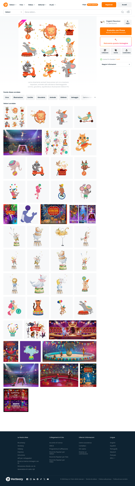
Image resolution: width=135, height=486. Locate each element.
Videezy (20, 449)
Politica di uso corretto (120, 479)
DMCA (51, 446)
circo (7, 97)
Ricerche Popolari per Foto (58, 457)
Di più (52, 5)
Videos (30, 5)
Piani (84, 5)
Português (113, 449)
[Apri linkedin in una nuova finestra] (34, 479)
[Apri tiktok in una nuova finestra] (41, 479)
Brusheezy (21, 443)
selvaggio (74, 97)
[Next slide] (93, 97)
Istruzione (21, 455)
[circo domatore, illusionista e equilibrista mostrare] (22, 142)
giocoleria (41, 97)
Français (113, 455)
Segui (128, 23)
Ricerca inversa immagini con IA (28, 462)
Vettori (12, 5)
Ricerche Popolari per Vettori (57, 453)
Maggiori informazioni (109, 64)
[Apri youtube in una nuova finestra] (48, 479)
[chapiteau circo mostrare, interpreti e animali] (10, 351)
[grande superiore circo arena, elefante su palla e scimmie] (69, 351)
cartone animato (89, 97)
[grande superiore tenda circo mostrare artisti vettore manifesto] (35, 329)
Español (113, 446)
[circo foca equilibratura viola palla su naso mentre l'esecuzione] (29, 214)
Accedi (124, 5)
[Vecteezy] (5, 5)
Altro (111, 458)
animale (53, 97)
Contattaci (82, 446)
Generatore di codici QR (26, 469)
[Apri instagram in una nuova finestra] (31, 479)
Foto (21, 5)
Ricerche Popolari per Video (57, 461)
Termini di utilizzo (91, 479)
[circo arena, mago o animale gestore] (59, 375)
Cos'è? (118, 59)
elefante (63, 97)
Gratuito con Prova (116, 31)
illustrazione (18, 97)
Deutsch (113, 452)
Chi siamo (82, 449)
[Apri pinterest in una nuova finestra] (37, 479)
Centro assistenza (85, 443)
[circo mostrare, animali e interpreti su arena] (21, 375)
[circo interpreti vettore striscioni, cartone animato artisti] (82, 214)
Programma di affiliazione (58, 449)
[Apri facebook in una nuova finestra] (27, 479)
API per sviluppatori (25, 458)
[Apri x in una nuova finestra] (44, 479)
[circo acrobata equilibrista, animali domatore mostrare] (88, 375)
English (112, 443)
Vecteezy (21, 446)
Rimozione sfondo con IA (26, 466)
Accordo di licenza (55, 443)
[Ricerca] (122, 12)
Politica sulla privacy (105, 479)
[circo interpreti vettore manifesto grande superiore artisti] (10, 214)
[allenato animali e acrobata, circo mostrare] (53, 214)
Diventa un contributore (83, 453)
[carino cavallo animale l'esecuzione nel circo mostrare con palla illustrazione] (14, 308)
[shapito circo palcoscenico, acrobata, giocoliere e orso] (15, 400)
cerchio (30, 97)
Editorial (41, 5)
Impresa (21, 452)
